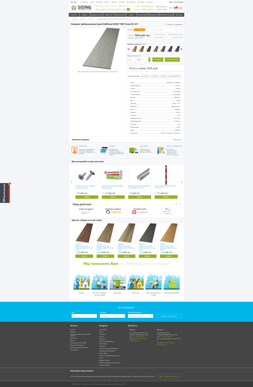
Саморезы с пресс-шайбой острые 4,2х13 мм (85, 187)
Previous (128, 49)
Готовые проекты (104, 365)
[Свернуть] (9, 183)
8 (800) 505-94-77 (123, 6)
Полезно (122, 2)
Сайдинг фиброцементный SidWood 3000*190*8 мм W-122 (168, 246)
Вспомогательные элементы (79, 347)
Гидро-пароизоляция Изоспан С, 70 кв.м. (165, 187)
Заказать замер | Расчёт (136, 38)
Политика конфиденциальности (109, 355)
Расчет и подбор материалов (100, 294)
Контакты (150, 2)
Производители (153, 15)
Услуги (92, 2)
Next (181, 49)
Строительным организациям (108, 348)
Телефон (103, 312)
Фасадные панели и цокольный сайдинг (80, 334)
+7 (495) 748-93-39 (146, 6)
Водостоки (108, 15)
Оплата (107, 2)
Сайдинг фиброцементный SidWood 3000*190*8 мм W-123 (126, 246)
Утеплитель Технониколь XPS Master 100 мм (112, 187)
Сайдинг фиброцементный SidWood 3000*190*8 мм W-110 (147, 246)
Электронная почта (135, 312)
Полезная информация (106, 341)
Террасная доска (120, 15)
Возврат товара (104, 360)
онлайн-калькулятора (172, 152)
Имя (73, 312)
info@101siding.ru (141, 338)
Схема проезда (134, 340)
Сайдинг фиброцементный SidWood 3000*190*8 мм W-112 (105, 246)
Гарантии (114, 2)
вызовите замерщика (173, 154)
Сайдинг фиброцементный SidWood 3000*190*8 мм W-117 (83, 246)
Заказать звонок (161, 9)
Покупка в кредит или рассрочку (109, 363)
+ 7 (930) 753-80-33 (147, 9)
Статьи (101, 358)
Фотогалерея (131, 2)
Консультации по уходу (153, 294)
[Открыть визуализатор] (5, 193)
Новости (73, 329)
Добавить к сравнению (174, 24)
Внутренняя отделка (166, 15)
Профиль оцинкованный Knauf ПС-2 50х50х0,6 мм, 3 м (139, 187)
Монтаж (135, 293)
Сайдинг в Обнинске (173, 133)
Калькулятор (163, 6)
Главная (74, 19)
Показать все (177, 139)
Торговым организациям (107, 351)
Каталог (74, 15)
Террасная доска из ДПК (78, 343)
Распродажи (74, 350)
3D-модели (141, 2)
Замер (81, 293)
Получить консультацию (169, 316)
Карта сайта (103, 353)
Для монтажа (142, 15)
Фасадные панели (97, 15)
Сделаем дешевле (171, 293)
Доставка (99, 2)
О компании (84, 2)
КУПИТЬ (87, 197)
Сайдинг (84, 15)
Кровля (131, 15)
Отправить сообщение (171, 376)
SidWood (177, 85)
